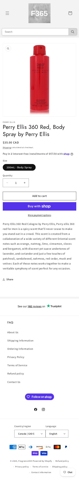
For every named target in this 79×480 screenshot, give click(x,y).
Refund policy (15, 373)
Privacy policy (22, 466)
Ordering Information (20, 348)
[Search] (72, 31)
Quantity (7, 175)
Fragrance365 (25, 461)
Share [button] (9, 279)
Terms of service (41, 466)
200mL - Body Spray (19, 167)
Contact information (41, 472)
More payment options (39, 215)
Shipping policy (59, 466)
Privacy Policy (15, 357)
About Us (12, 332)
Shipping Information (20, 340)
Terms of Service (17, 365)
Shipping (7, 147)
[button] (7, 13)
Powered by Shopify (42, 461)
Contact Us (13, 382)
